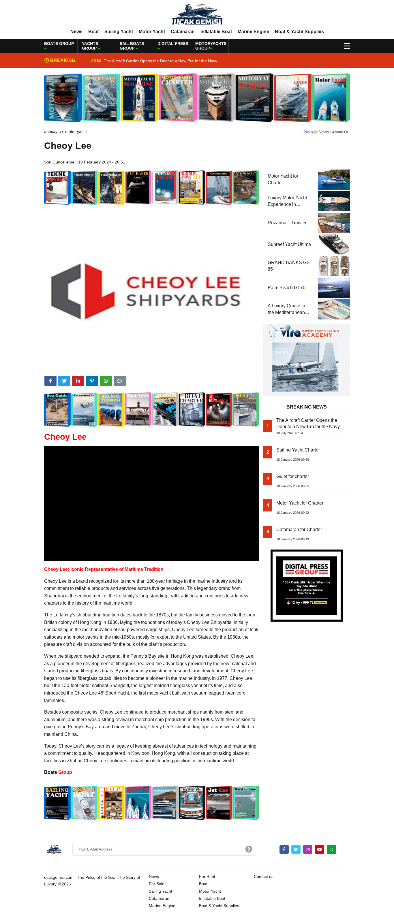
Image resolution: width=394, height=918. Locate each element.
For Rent (207, 876)
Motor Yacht (152, 31)
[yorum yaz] (119, 380)
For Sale (156, 883)
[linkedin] (78, 380)
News (76, 31)
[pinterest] (92, 380)
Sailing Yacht (118, 31)
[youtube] (319, 849)
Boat (93, 31)
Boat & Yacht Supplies (299, 31)
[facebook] (50, 380)
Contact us (263, 876)
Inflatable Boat (216, 31)
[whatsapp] (331, 849)
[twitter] (64, 380)
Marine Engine (253, 31)
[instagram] (307, 849)
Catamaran (183, 31)
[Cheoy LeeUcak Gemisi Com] (197, 14)
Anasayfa (52, 131)
